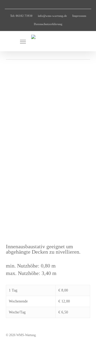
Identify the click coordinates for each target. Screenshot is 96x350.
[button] (23, 41)
